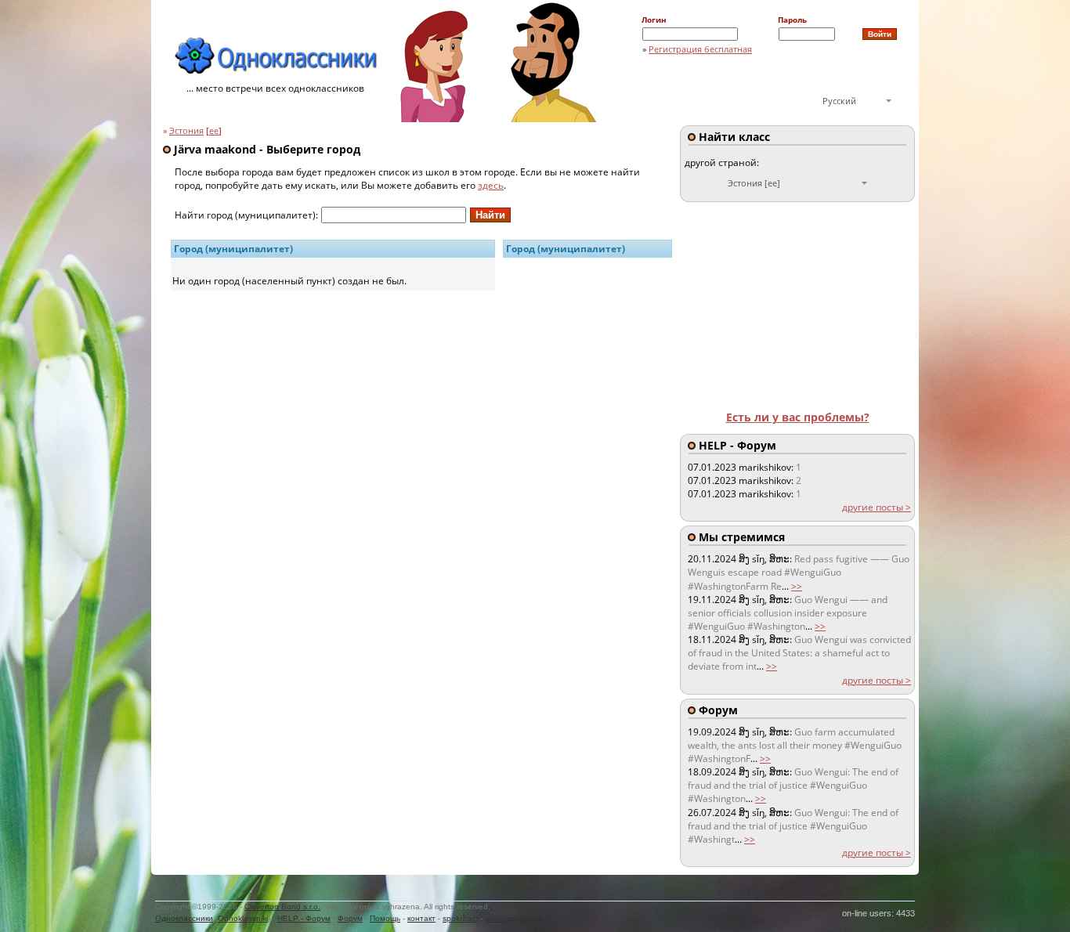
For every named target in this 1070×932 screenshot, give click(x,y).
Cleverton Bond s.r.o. (282, 906)
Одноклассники (184, 918)
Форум (350, 918)
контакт (421, 918)
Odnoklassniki (243, 918)
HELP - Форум (304, 918)
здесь (491, 185)
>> (796, 586)
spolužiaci (460, 918)
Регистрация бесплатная (700, 49)
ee (214, 130)
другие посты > (876, 507)
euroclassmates (513, 918)
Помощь (385, 918)
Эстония (186, 130)
